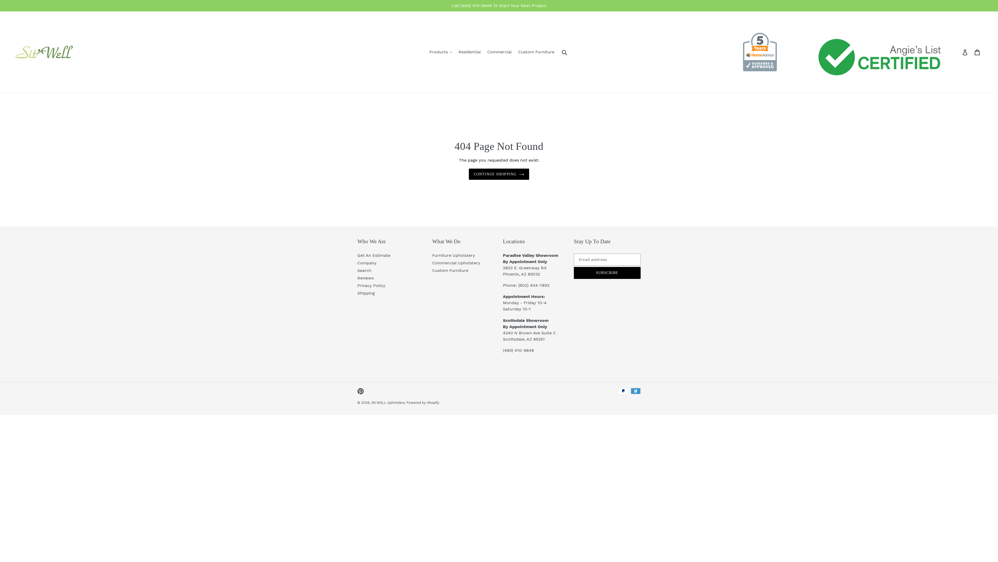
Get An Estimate (373, 255)
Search (364, 270)
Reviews (365, 278)
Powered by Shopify (422, 403)
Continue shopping (495, 174)
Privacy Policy (371, 285)
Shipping (366, 293)
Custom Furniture (450, 270)
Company (367, 262)
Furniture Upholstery (453, 255)
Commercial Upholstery (456, 262)
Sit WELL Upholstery (388, 403)
